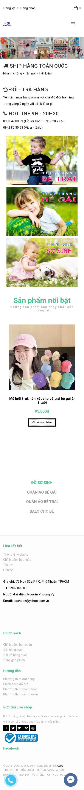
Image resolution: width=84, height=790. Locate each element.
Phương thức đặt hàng (19, 679)
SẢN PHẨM (27, 770)
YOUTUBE (59, 774)
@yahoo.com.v (36, 601)
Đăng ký (9, 8)
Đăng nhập (28, 8)
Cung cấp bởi (44, 765)
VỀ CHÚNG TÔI (41, 774)
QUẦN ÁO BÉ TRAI (42, 501)
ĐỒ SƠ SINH (42, 482)
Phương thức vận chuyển (20, 694)
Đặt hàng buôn (13, 650)
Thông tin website (15, 554)
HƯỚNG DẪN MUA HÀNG (51, 770)
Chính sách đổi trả (15, 684)
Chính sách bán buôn (17, 644)
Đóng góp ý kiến (14, 660)
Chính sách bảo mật (17, 559)
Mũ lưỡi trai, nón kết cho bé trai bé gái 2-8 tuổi (42, 401)
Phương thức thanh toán (20, 689)
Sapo (60, 765)
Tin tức (8, 565)
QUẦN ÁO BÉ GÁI (42, 492)
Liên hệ (8, 570)
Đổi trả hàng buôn (15, 655)
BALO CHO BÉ (42, 511)
